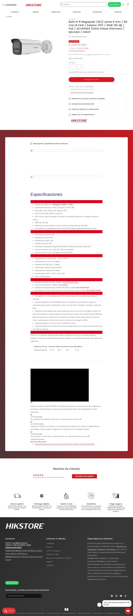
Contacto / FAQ (52, 554)
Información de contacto (112, 613)
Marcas (49, 547)
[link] (66, 496)
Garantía (50, 565)
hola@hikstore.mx (20, 543)
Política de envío (98, 613)
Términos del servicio (84, 613)
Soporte (49, 562)
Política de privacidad (69, 613)
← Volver (8, 16)
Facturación (97, 12)
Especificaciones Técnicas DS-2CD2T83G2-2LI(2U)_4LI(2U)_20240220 (65, 444)
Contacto (118, 12)
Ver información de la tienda (82, 92)
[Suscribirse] (40, 595)
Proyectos (77, 12)
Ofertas (36, 12)
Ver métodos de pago (91, 54)
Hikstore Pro (56, 12)
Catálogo (50, 543)
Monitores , (111, 549)
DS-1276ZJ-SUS (83, 287)
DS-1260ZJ (63, 285)
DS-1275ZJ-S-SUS (70, 282)
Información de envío (77, 50)
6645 (29, 545)
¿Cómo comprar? (53, 551)
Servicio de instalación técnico (58, 558)
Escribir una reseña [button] (84, 476)
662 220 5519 (19, 545)
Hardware (101, 549)
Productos (15, 12)
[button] (4, 5)
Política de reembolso (53, 613)
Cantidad (72, 63)
